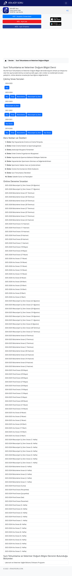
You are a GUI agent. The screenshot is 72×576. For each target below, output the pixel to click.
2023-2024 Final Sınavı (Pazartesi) (16, 501)
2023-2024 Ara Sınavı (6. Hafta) (15, 532)
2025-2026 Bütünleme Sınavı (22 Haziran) (19, 220)
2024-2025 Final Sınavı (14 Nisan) (16, 409)
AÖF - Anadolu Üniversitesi (22, 16)
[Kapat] (1, 10)
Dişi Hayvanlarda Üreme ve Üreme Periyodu (24, 142)
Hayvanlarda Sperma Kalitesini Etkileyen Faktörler (26, 157)
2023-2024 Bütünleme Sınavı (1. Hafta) (18, 482)
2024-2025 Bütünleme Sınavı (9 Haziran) (19, 362)
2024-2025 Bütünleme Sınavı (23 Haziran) (19, 355)
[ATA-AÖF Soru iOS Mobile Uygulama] (56, 19)
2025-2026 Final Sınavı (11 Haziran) (17, 228)
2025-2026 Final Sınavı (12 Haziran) (17, 224)
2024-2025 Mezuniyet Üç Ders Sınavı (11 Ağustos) (22, 320)
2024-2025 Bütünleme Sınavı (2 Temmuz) (19, 343)
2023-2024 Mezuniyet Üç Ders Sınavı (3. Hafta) (21, 455)
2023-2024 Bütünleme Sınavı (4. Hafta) (18, 470)
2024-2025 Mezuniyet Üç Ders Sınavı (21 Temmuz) (22, 332)
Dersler (11, 60)
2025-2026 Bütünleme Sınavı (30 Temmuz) (19, 197)
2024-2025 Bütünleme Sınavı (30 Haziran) (19, 351)
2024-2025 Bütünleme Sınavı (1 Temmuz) (19, 347)
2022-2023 (8, 101)
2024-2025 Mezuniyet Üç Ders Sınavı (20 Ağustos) (22, 309)
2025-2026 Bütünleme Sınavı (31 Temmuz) (19, 193)
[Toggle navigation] (66, 3)
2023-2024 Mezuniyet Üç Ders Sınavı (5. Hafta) (21, 447)
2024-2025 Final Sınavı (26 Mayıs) (16, 386)
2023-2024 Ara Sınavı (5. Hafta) (15, 536)
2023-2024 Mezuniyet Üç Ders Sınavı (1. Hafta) (21, 463)
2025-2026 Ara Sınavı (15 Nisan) (16, 266)
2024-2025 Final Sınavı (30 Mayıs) (16, 370)
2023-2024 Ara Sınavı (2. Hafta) (15, 547)
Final (12, 97)
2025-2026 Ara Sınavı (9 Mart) (15, 293)
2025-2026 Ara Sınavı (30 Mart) (15, 282)
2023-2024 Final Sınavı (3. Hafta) (16, 513)
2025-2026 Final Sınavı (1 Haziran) (16, 243)
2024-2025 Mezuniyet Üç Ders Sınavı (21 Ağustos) (22, 305)
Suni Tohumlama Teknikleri (18, 173)
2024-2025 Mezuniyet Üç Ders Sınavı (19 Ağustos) (22, 312)
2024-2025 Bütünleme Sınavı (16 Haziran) (19, 359)
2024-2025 (8, 83)
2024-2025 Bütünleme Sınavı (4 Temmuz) (19, 336)
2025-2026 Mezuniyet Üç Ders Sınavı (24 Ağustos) (22, 185)
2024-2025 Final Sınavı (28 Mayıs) (16, 378)
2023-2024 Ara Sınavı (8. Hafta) (15, 524)
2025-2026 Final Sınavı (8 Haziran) (16, 239)
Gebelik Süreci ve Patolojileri (19, 177)
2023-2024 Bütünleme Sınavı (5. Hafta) (18, 466)
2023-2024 (8, 92)
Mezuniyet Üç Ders (34, 97)
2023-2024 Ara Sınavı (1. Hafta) (15, 551)
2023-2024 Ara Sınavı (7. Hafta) (15, 528)
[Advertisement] (36, 44)
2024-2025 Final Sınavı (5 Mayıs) (16, 397)
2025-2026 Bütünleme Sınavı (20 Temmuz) (19, 212)
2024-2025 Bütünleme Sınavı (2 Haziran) (19, 366)
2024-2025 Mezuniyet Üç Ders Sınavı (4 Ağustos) (22, 324)
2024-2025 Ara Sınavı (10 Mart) (15, 432)
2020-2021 (8, 119)
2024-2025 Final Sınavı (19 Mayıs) (16, 389)
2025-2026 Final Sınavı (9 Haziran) (16, 235)
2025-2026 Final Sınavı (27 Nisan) (16, 255)
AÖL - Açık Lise (22, 21)
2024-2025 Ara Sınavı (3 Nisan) (15, 416)
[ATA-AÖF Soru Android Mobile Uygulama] (56, 24)
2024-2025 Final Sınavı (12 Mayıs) (16, 393)
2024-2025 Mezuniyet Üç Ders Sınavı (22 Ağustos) (22, 301)
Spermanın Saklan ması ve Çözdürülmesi (22, 165)
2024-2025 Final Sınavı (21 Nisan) (16, 405)
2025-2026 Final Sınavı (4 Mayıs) (16, 251)
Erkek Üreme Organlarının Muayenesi (21, 154)
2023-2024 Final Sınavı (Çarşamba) (17, 493)
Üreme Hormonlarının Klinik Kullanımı (22, 169)
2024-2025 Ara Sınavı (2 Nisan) (15, 420)
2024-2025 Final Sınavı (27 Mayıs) (16, 382)
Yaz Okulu (9, 124)
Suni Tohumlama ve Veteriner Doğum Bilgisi (32, 60)
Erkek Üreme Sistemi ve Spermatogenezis (23, 146)
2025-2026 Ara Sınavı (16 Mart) (15, 289)
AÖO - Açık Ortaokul (22, 27)
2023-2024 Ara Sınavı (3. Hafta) (15, 544)
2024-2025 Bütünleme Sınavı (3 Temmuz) (19, 339)
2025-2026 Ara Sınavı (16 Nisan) (16, 262)
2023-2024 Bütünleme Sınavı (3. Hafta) (18, 474)
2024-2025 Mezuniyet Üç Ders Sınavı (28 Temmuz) (22, 328)
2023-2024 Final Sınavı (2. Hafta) (16, 517)
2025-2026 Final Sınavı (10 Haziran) (17, 231)
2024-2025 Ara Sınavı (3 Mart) (15, 436)
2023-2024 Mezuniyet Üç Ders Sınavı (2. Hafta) (21, 459)
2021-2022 (8, 110)
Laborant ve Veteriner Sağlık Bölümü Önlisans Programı (25, 563)
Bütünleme (21, 97)
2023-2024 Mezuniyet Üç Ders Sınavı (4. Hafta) (21, 451)
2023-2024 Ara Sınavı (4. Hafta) (15, 540)
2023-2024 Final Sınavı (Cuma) (15, 486)
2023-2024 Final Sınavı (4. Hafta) (16, 509)
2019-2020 (8, 128)
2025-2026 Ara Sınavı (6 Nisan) (15, 278)
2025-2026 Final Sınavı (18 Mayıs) (16, 247)
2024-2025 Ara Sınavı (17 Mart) (15, 428)
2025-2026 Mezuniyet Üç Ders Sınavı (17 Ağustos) (22, 189)
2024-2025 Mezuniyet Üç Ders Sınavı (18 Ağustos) (22, 316)
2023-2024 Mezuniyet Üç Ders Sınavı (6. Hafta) (21, 443)
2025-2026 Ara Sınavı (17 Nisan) (16, 258)
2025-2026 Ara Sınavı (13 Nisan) (16, 274)
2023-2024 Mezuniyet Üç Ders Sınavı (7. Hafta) (21, 440)
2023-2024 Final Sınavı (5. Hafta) (16, 505)
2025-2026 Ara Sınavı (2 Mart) (15, 297)
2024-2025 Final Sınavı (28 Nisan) (16, 401)
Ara (7, 88)
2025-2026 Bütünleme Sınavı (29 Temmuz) (19, 201)
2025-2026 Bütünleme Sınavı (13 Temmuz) (19, 216)
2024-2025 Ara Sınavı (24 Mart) (15, 424)
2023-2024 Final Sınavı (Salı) (14, 497)
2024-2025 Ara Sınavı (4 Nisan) (15, 413)
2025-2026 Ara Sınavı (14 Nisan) (16, 270)
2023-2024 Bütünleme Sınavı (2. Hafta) (18, 478)
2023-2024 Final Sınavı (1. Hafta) (16, 520)
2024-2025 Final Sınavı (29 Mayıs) (16, 374)
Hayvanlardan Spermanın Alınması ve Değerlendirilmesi (28, 161)
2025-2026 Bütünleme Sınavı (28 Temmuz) (19, 205)
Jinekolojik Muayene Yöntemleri (19, 150)
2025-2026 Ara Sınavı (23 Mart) (15, 285)
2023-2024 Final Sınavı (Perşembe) (17, 490)
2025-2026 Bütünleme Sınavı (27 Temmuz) (19, 208)
